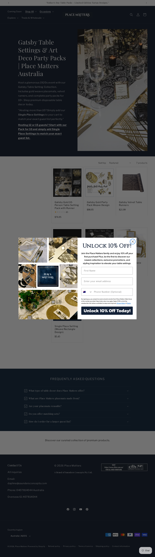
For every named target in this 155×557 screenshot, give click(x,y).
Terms (129, 303)
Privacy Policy (121, 303)
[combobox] (86, 292)
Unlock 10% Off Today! (107, 310)
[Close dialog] (132, 241)
